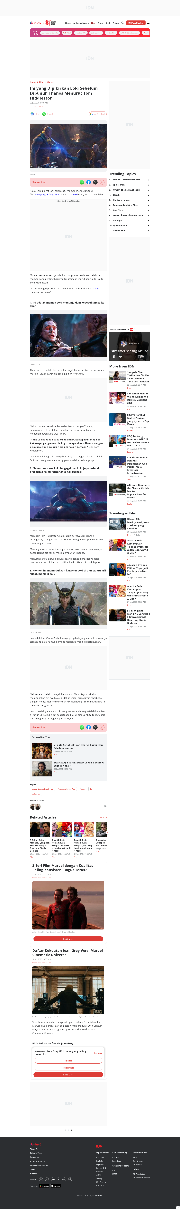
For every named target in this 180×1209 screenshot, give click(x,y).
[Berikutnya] (107, 832)
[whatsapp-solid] (82, 182)
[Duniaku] (43, 23)
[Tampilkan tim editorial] (105, 806)
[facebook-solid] (88, 182)
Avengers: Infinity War (47, 194)
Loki (75, 194)
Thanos (96, 288)
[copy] (102, 182)
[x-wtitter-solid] (95, 182)
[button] (68, 1061)
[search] (122, 23)
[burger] (148, 22)
